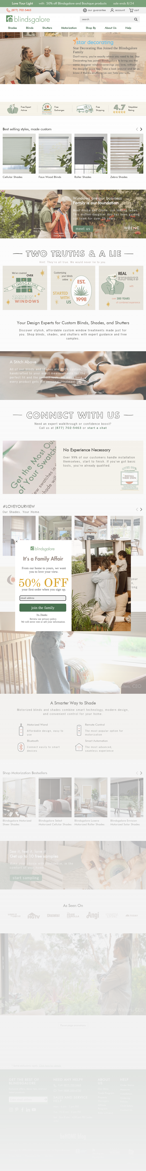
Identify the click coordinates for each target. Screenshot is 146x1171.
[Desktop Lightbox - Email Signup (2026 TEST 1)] (73, 585)
